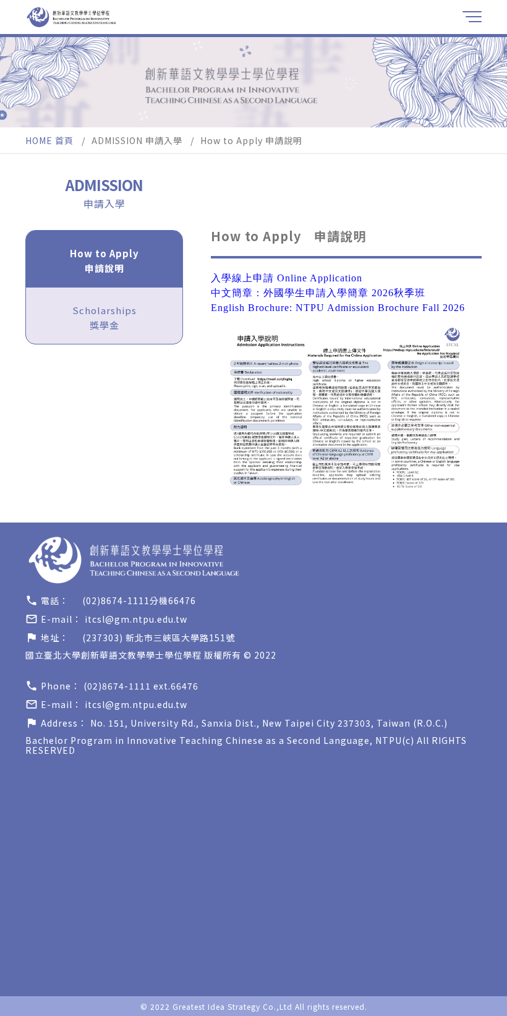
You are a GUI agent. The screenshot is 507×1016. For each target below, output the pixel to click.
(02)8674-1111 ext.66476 (140, 686)
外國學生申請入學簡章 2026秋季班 (344, 293)
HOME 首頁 (49, 140)
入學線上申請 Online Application (286, 278)
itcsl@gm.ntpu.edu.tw (136, 619)
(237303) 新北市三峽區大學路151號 (158, 637)
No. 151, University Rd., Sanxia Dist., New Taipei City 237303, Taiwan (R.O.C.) (269, 723)
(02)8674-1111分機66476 (139, 600)
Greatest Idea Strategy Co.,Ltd (232, 1006)
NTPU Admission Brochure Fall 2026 (380, 307)
